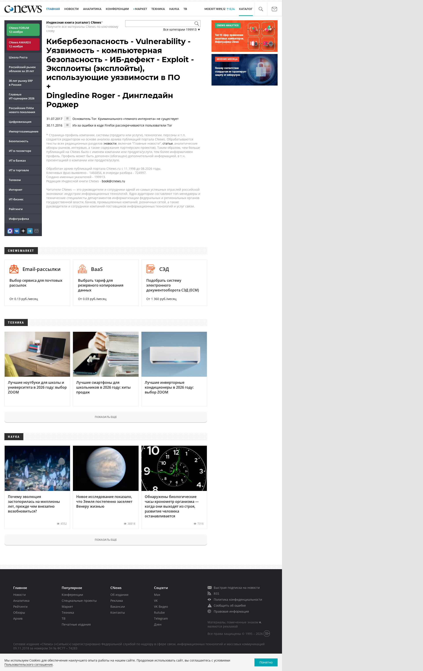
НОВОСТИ (71, 9)
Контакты (117, 612)
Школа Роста (18, 57)
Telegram (161, 618)
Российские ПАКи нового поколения (22, 110)
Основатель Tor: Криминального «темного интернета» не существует (125, 119)
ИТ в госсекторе (20, 151)
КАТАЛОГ (245, 9)
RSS (216, 593)
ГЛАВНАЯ (53, 9)
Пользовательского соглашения (28, 664)
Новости (19, 595)
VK (156, 600)
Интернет (15, 190)
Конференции (72, 595)
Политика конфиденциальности (238, 599)
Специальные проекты (79, 600)
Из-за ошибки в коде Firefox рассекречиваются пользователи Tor (122, 125)
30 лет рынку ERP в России (21, 83)
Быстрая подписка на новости (237, 587)
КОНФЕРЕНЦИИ (117, 9)
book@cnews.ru (113, 181)
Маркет (67, 606)
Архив (17, 618)
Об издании (119, 595)
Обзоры (19, 612)
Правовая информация (231, 611)
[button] (260, 9)
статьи (168, 143)
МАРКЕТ (141, 9)
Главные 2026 (21, 96)
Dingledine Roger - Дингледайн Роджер (109, 100)
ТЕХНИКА (158, 9)
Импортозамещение (23, 131)
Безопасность (18, 141)
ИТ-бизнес (16, 199)
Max (157, 595)
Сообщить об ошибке (230, 605)
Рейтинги (16, 209)
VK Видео (161, 606)
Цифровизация (20, 122)
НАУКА (174, 9)
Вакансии (117, 606)
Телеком (15, 180)
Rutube (159, 612)
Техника (68, 612)
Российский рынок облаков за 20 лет (22, 69)
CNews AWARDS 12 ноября (20, 44)
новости (110, 143)
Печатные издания (76, 624)
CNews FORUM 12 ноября (19, 30)
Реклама (116, 600)
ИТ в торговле (19, 170)
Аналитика (92, 9)
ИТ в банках (17, 160)
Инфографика (19, 219)
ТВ (185, 9)
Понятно (266, 662)
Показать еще (106, 417)
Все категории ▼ (181, 29)
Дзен (157, 624)
